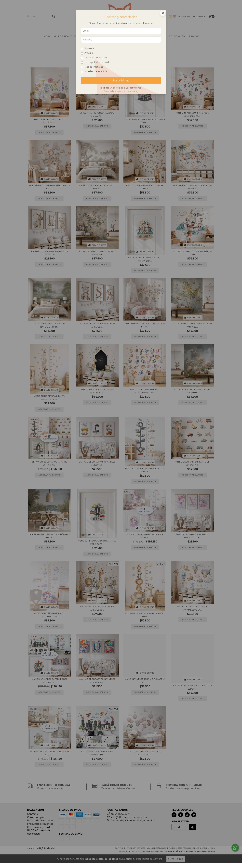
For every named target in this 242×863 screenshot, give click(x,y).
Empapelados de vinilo (97, 62)
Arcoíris (88, 53)
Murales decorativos (95, 71)
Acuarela (89, 48)
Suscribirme (121, 80)
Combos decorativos (96, 57)
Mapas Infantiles (93, 66)
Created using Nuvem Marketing (121, 91)
